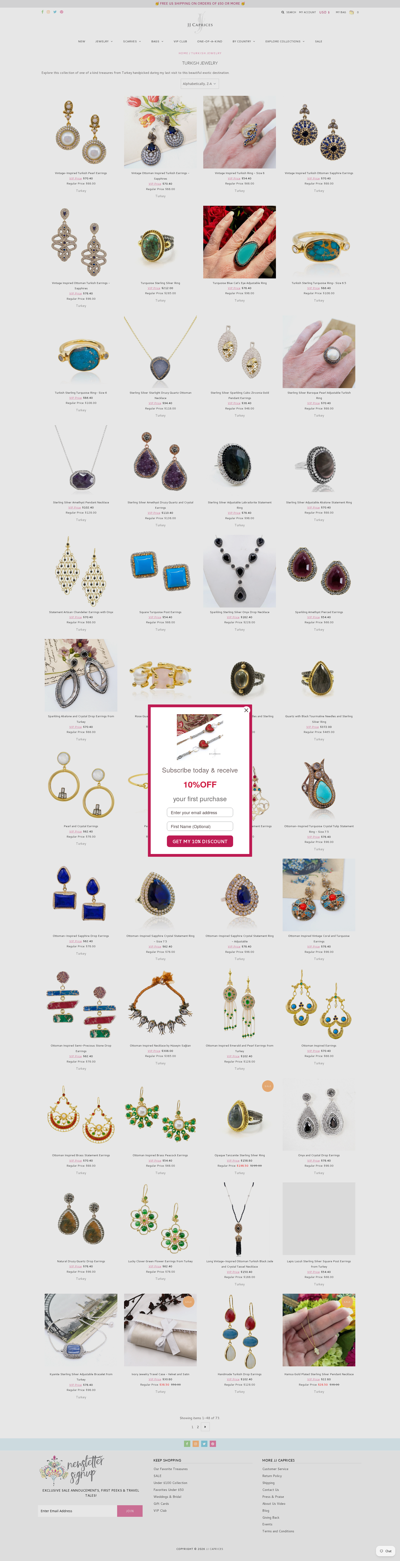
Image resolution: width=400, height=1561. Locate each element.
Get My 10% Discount (200, 841)
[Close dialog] (246, 710)
